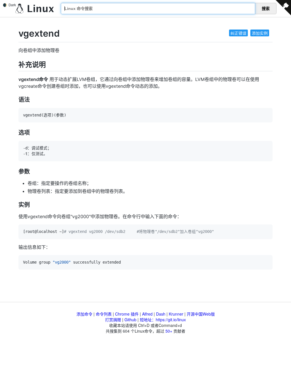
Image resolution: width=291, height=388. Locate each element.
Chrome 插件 (127, 314)
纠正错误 (238, 33)
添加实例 (260, 33)
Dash (160, 314)
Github (130, 319)
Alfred (147, 314)
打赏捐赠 (113, 319)
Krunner (176, 314)
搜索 (266, 8)
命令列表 (104, 314)
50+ (168, 331)
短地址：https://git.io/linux (163, 319)
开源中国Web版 (201, 314)
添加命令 (84, 314)
